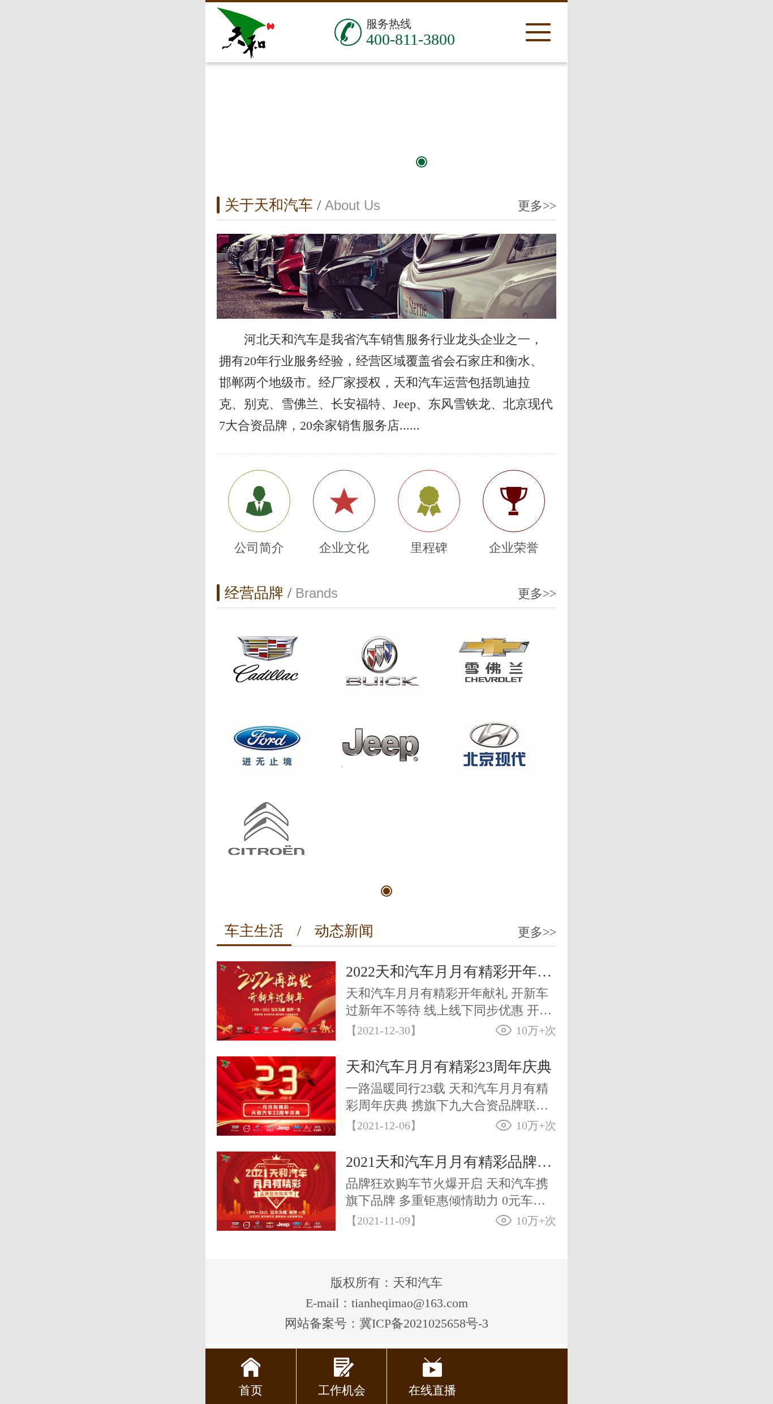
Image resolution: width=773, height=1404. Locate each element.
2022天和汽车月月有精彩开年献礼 (451, 972)
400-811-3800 (410, 39)
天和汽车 (245, 32)
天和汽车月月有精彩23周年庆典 (449, 1067)
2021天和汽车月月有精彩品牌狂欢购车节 (451, 1162)
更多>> (537, 206)
